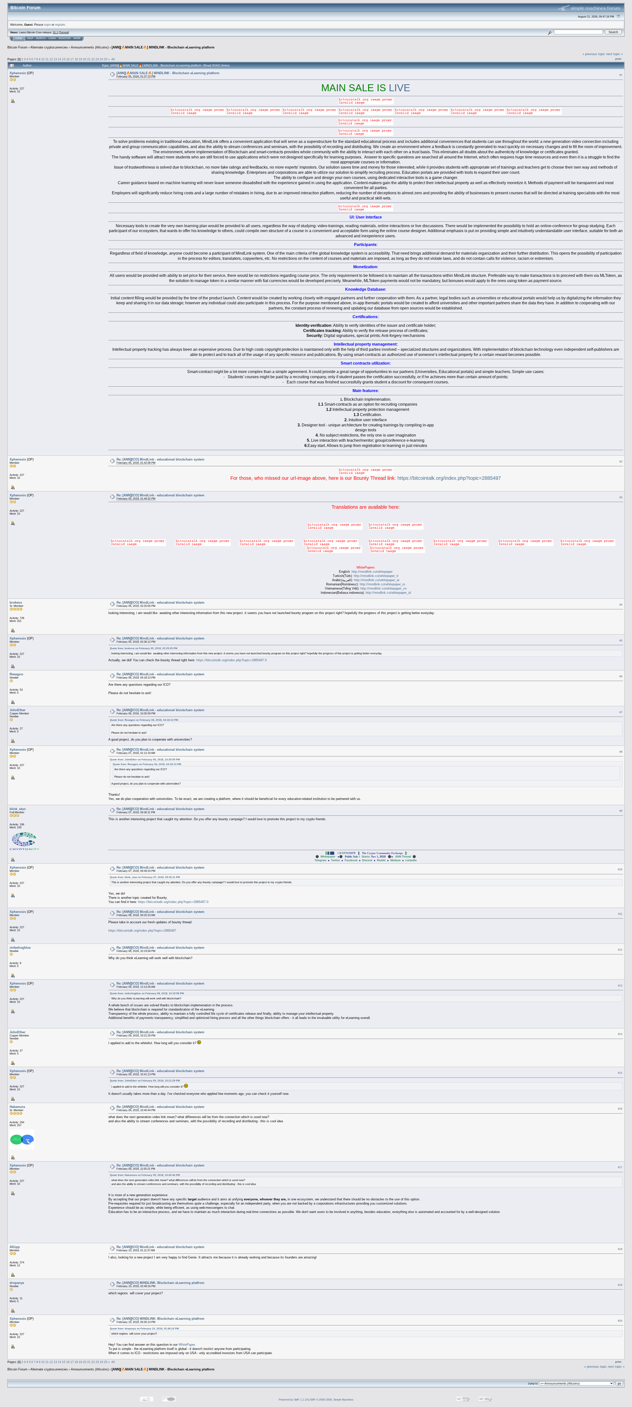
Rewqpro (16, 674)
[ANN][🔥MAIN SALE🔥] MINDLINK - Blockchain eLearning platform (163, 47)
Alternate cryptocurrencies (49, 47)
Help (30, 38)
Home (18, 38)
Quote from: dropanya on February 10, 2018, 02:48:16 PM (144, 1328)
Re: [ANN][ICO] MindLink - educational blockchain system (160, 459)
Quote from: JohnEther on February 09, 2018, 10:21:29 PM (145, 1080)
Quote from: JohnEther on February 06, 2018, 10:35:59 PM (145, 759)
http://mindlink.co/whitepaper (372, 571)
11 (47, 59)
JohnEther (17, 710)
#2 (620, 461)
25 (105, 59)
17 (72, 59)
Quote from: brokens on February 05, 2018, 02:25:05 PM (143, 648)
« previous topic (593, 54)
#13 (620, 985)
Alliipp (15, 1247)
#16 (620, 1108)
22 (93, 59)
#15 (620, 1072)
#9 (620, 811)
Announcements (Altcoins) (90, 47)
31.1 (55, 32)
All (113, 59)
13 (55, 59)
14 (59, 59)
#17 (620, 1167)
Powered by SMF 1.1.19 (293, 1399)
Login (52, 38)
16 (68, 59)
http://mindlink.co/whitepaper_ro (382, 584)
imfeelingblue (20, 947)
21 (89, 59)
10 (43, 59)
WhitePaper (186, 1344)
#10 (620, 869)
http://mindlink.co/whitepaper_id (388, 592)
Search (41, 38)
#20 (620, 1320)
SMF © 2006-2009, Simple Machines (332, 1399)
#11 (620, 913)
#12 (620, 949)
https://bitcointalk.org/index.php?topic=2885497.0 (231, 660)
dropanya (17, 1283)
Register (65, 38)
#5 (620, 640)
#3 (620, 497)
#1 (620, 74)
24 (101, 59)
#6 (620, 676)
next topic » (614, 54)
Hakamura (17, 1107)
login (47, 24)
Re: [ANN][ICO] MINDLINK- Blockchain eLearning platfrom (160, 1283)
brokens (16, 602)
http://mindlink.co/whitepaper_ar (376, 580)
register (60, 24)
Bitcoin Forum (17, 47)
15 (63, 59)
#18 (620, 1249)
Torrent (63, 32)
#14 (620, 1034)
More (77, 38)
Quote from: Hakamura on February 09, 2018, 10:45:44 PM (145, 1175)
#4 (620, 604)
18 (76, 59)
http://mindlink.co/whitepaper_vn (383, 588)
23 (97, 59)
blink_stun (18, 809)
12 (51, 59)
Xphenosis (18, 73)
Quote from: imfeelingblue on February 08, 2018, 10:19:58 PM (147, 993)
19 (80, 59)
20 (84, 59)
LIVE (399, 87)
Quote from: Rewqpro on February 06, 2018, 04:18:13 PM (144, 720)
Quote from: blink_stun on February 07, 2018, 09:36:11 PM (145, 877)
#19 (620, 1284)
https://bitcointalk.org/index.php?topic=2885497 (449, 478)
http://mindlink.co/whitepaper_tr (376, 576)
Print (618, 58)
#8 (620, 751)
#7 (620, 712)
